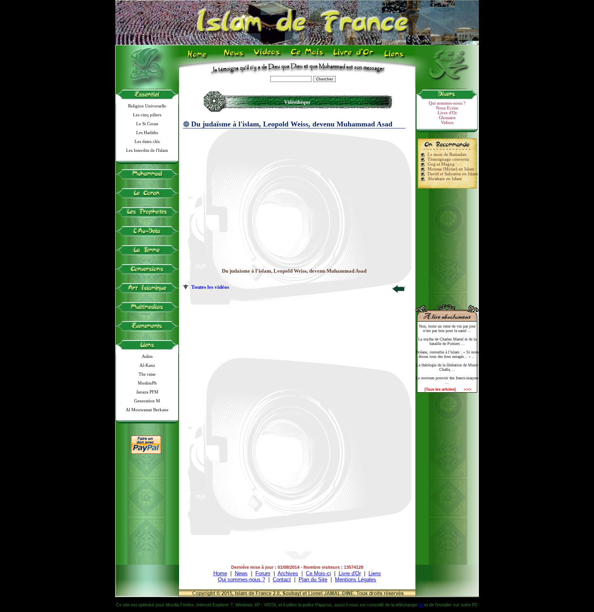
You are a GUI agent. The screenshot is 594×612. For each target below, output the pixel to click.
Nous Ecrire (447, 107)
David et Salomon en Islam (453, 173)
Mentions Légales (355, 579)
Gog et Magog (441, 164)
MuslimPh (147, 383)
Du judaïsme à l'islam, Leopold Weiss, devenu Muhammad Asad (294, 271)
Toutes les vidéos (210, 287)
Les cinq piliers (147, 114)
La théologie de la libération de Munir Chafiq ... (447, 367)
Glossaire (447, 117)
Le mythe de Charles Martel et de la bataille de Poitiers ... (447, 341)
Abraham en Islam (445, 178)
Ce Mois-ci (318, 573)
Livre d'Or (352, 57)
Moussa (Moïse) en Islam (451, 168)
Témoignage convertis (448, 159)
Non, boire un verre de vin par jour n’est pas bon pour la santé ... (447, 328)
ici (421, 604)
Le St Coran (147, 123)
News (234, 57)
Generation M (147, 400)
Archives (288, 573)
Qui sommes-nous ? (447, 103)
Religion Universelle (147, 105)
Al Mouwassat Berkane (147, 409)
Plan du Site (313, 579)
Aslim (147, 356)
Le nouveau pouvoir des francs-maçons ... (447, 380)
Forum (262, 573)
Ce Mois (307, 57)
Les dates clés (147, 141)
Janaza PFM (147, 391)
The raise (147, 374)
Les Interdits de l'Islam (147, 150)
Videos (267, 57)
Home (198, 57)
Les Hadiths (147, 132)
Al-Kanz (147, 365)
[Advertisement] (447, 243)
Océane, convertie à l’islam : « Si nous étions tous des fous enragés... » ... (447, 354)
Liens (395, 57)
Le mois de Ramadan (447, 154)
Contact (282, 579)
